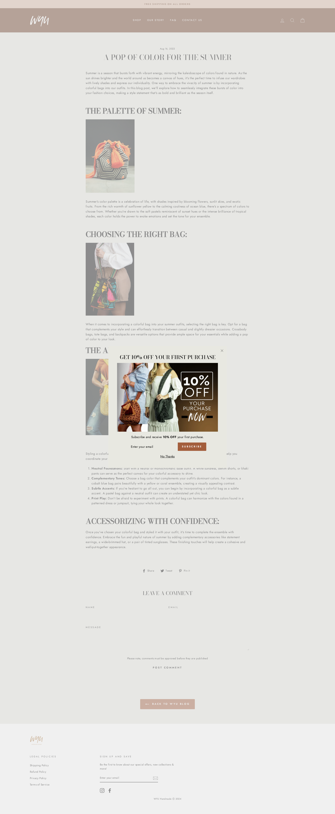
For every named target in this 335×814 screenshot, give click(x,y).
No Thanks (167, 456)
